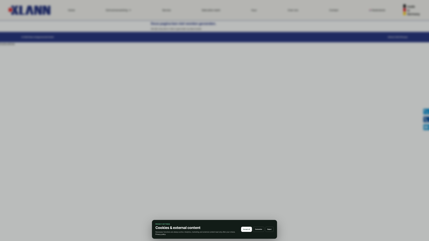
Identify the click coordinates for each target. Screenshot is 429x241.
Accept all (246, 229)
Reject (269, 229)
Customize (258, 229)
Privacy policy (160, 234)
